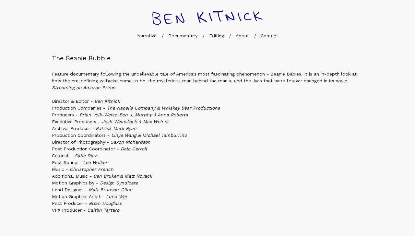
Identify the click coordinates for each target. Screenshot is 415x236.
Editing (216, 35)
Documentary (182, 35)
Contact (269, 35)
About (242, 35)
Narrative (147, 35)
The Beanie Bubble (81, 58)
